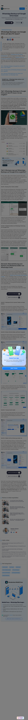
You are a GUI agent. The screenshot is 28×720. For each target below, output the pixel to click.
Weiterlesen (14, 364)
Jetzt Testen (14, 368)
